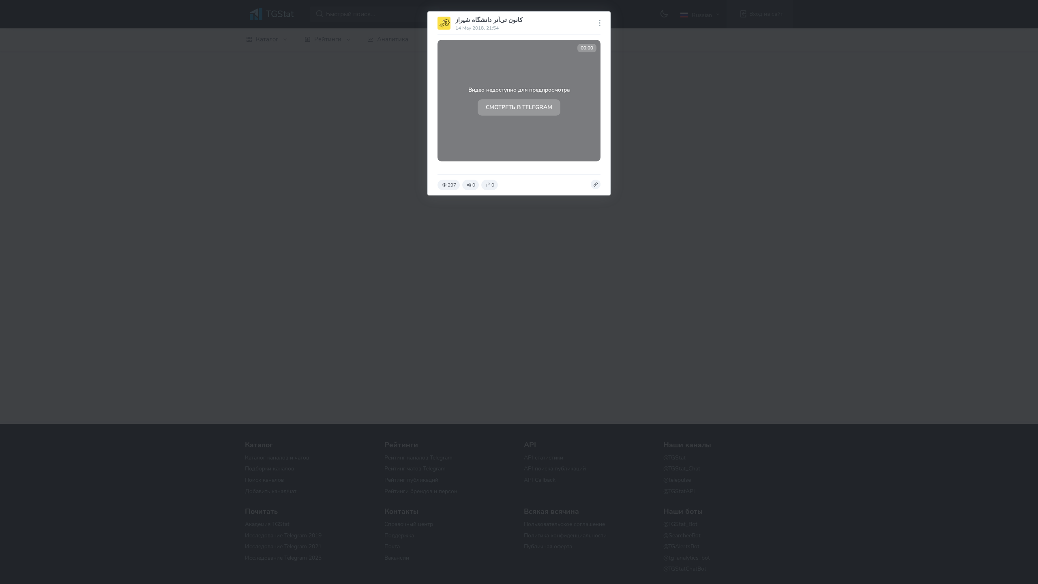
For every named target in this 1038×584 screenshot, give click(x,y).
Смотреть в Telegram (519, 107)
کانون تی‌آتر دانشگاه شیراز (489, 20)
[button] (595, 184)
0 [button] (473, 185)
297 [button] (452, 185)
